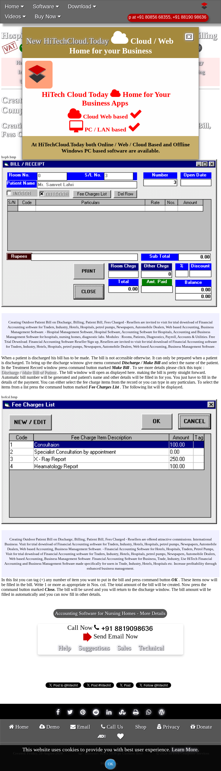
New (35, 40)
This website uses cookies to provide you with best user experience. (110, 756)
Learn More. (185, 749)
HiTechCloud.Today (76, 40)
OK (110, 764)
